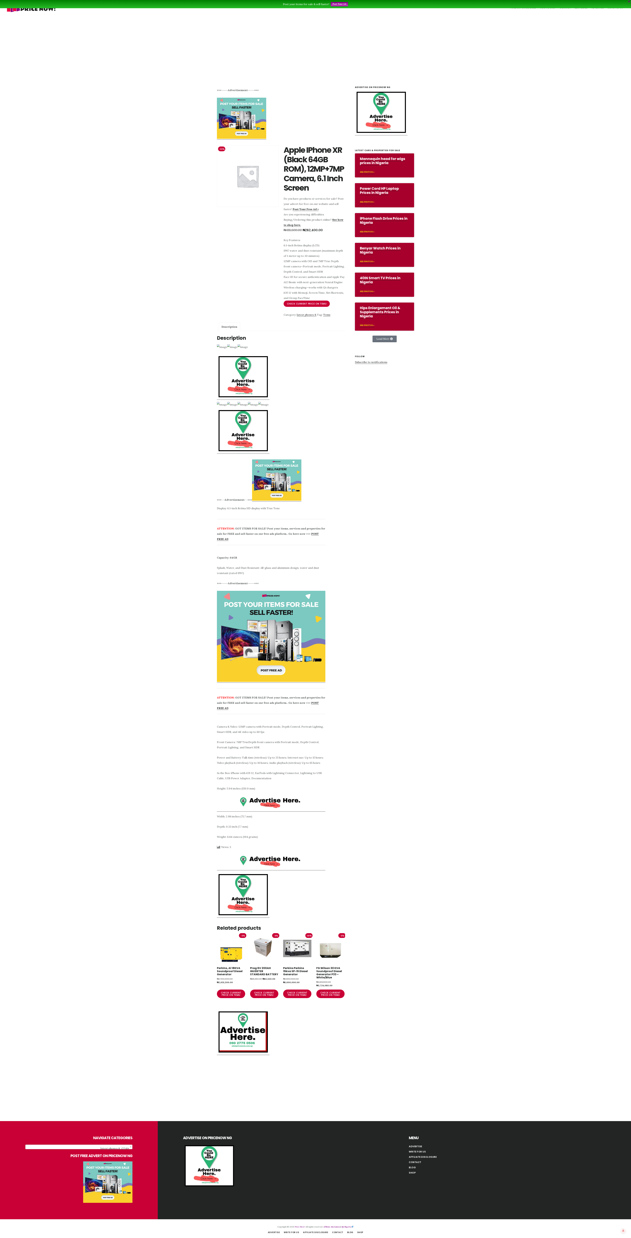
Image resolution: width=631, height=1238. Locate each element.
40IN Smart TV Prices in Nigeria (380, 280)
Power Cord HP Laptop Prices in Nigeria (379, 190)
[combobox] (79, 1147)
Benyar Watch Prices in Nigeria (380, 250)
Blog (412, 1167)
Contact (415, 1162)
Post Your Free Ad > (306, 209)
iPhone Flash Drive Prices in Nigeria (384, 220)
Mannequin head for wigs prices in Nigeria (382, 160)
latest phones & (306, 314)
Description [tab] (229, 326)
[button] (385, 339)
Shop (412, 1172)
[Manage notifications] (623, 1230)
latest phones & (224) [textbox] (115, 1148)
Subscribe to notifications (371, 362)
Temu (326, 314)
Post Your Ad (339, 4)
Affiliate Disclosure (423, 1157)
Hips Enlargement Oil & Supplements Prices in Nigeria (380, 312)
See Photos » (367, 172)
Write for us (417, 1151)
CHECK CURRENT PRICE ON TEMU (307, 303)
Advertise (415, 1146)
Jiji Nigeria (346, 1227)
